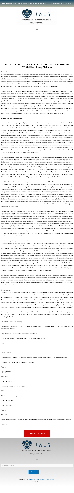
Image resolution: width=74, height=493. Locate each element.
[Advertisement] (37, 45)
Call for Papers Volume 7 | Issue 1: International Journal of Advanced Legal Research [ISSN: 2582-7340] (36, 3)
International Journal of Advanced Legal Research (42, 479)
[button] (37, 29)
